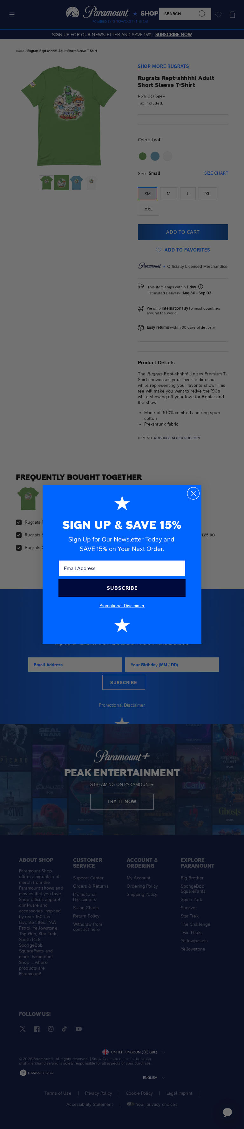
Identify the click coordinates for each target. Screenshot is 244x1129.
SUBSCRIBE (122, 588)
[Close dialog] (193, 493)
